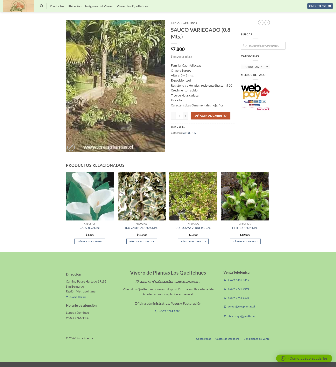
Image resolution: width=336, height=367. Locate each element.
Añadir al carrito (211, 115)
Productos (57, 6)
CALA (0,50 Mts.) (90, 227)
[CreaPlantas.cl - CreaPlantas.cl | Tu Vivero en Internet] (18, 6)
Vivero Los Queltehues (132, 6)
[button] (41, 6)
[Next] (269, 212)
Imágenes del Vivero (99, 6)
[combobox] (255, 66)
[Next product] (260, 22)
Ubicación (74, 6)
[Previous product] (267, 22)
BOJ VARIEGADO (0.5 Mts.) (141, 227)
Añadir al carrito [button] (90, 241)
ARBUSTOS (190, 23)
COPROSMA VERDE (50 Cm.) (193, 227)
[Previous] (66, 212)
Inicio (175, 23)
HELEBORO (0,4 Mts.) (245, 227)
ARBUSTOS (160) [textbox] (255, 66)
